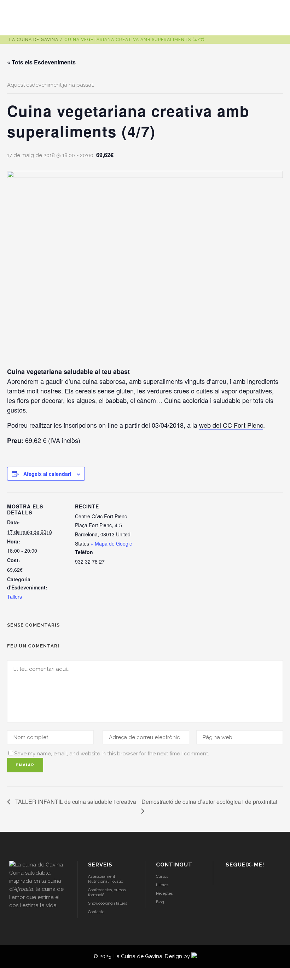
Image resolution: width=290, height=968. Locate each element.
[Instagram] (230, 879)
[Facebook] (248, 879)
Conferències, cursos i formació (108, 892)
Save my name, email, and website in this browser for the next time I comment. (111, 753)
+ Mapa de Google (111, 543)
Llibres (162, 885)
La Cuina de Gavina (33, 39)
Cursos (162, 876)
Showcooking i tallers (107, 903)
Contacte (96, 912)
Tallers (14, 596)
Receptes (164, 893)
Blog (160, 902)
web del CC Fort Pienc (231, 425)
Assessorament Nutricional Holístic (105, 879)
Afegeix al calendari (47, 473)
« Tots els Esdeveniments (41, 62)
